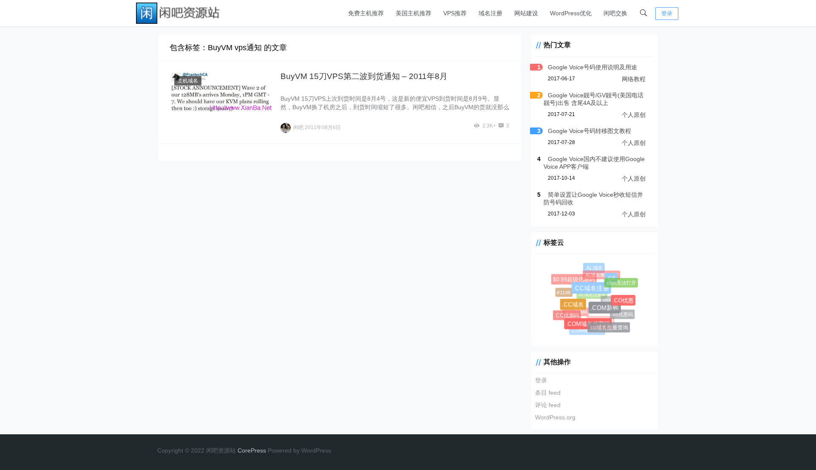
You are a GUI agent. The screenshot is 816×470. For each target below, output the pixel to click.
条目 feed (548, 392)
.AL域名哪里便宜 (600, 274)
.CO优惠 (624, 301)
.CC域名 (575, 306)
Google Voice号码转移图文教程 (589, 130)
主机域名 (188, 81)
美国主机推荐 (413, 13)
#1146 (564, 292)
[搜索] (643, 13)
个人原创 (634, 114)
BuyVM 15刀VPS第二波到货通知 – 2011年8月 (364, 76)
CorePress (252, 450)
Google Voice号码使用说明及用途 (592, 67)
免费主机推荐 (366, 13)
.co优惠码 (622, 314)
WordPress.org (555, 417)
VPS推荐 (455, 13)
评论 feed (548, 405)
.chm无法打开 (621, 282)
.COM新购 (607, 310)
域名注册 (490, 13)
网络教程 (634, 79)
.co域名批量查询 (609, 328)
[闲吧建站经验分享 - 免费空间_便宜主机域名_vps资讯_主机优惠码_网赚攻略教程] (178, 12)
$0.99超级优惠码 (575, 280)
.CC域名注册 (593, 290)
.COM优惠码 (598, 318)
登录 (666, 13)
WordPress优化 (571, 13)
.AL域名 (594, 269)
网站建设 (526, 13)
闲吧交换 (615, 13)
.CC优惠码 (567, 315)
